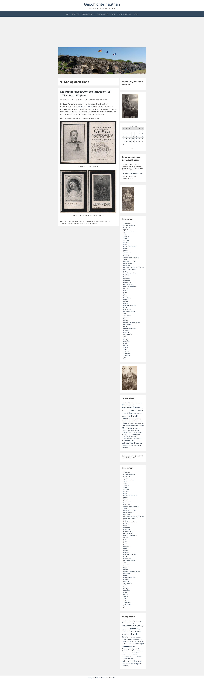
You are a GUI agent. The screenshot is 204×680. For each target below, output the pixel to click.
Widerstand (126, 353)
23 (142, 139)
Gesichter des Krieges (130, 286)
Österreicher (103, 99)
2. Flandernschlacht (129, 225)
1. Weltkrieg (91, 99)
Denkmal (132, 410)
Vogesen (126, 351)
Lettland (125, 300)
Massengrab (128, 428)
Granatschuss (132, 419)
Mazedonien (127, 309)
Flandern (126, 275)
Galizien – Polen (128, 282)
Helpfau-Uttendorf (85, 106)
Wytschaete (126, 355)
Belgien (125, 248)
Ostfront (125, 317)
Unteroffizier (126, 445)
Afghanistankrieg (128, 231)
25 (127, 141)
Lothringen (139, 425)
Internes (125, 290)
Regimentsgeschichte (133, 430)
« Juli (132, 148)
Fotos (125, 277)
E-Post (136, 14)
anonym (139, 403)
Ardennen (126, 240)
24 (123, 141)
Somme (125, 338)
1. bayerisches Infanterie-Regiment (129, 402)
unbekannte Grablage (90, 223)
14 (136, 136)
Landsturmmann (140, 423)
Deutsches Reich (128, 263)
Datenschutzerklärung (124, 14)
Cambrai (125, 254)
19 (130, 139)
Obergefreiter (137, 428)
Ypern (125, 357)
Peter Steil (66, 99)
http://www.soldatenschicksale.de (132, 173)
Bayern (136, 407)
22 (139, 139)
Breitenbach (125, 410)
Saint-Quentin (127, 334)
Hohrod (140, 421)
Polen (125, 319)
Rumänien (126, 330)
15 (139, 136)
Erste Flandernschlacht (130, 273)
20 (133, 139)
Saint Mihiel (139, 432)
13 (133, 136)
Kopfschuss (133, 423)
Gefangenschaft (128, 284)
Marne (125, 307)
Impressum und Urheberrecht (106, 14)
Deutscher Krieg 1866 (129, 261)
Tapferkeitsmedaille (73, 223)
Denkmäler (126, 256)
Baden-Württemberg (130, 404)
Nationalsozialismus (129, 311)
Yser (124, 359)
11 (126, 136)
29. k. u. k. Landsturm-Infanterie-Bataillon (75, 221)
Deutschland (127, 265)
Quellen (125, 326)
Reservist (124, 432)
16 (142, 136)
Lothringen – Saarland (130, 305)
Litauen (125, 301)
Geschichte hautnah (102, 4)
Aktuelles (126, 236)
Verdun (125, 347)
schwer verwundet (133, 438)
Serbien (125, 336)
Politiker (125, 321)
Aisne (125, 235)
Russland (126, 332)
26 (130, 141)
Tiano (81, 223)
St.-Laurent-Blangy (127, 440)
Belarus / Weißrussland (130, 246)
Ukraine (125, 345)
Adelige (125, 229)
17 (123, 139)
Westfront (125, 447)
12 (130, 136)
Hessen (136, 421)
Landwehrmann (126, 425)
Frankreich (126, 278)
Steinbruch (63, 223)
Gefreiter (125, 419)
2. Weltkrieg (127, 227)
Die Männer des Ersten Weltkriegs (133, 267)
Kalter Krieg (126, 298)
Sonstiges (126, 340)
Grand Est (126, 288)
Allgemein (126, 238)
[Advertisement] (102, 32)
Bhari (114, 678)
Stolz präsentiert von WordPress (98, 678)
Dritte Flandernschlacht (130, 269)
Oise (124, 313)
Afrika (125, 233)
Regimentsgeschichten (130, 328)
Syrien (125, 343)
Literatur (125, 303)
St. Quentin (126, 342)
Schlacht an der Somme (127, 434)
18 (126, 139)
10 (123, 136)
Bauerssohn (127, 407)
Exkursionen (75, 14)
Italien (97, 99)
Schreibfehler (129, 436)
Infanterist (125, 423)
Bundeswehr (127, 252)
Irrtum (125, 292)
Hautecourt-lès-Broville (128, 421)
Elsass (125, 271)
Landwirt (107, 221)
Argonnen (126, 242)
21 (136, 139)
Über (67, 14)
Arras (125, 244)
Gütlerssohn (138, 419)
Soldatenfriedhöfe (87, 14)
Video (125, 349)
